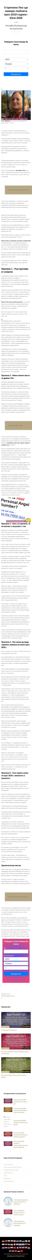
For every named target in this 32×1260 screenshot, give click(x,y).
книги (5, 1175)
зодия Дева (7, 1178)
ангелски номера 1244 (15, 425)
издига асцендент (8, 1181)
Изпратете (16, 74)
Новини (16, 22)
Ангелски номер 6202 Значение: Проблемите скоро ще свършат (20, 1110)
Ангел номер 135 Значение (9, 1030)
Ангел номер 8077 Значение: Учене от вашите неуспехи (19, 1212)
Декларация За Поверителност (16, 1256)
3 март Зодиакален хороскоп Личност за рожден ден (20, 1223)
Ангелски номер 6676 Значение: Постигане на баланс (20, 1122)
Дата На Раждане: (9, 56)
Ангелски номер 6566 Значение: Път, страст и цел (20, 1101)
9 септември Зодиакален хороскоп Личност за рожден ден (21, 1202)
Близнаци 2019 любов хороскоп (18, 897)
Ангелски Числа (5, 1026)
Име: (5, 48)
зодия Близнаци (8, 1173)
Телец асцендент (8, 1164)
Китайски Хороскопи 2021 (11, 1170)
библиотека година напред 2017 (18, 190)
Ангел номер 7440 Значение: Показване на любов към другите (21, 1135)
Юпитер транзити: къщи (8, 996)
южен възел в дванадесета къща (12, 1167)
